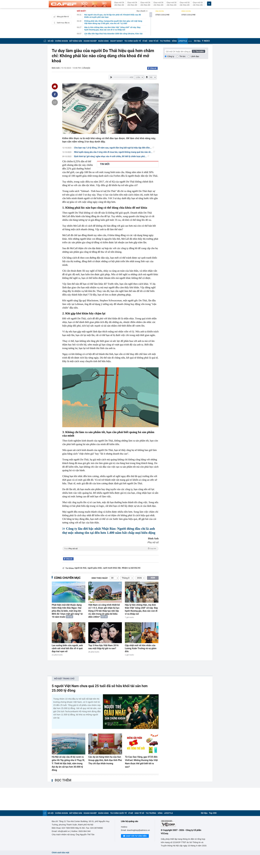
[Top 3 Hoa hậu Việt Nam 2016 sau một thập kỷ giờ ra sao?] (105, 632)
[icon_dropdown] (209, 4)
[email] (55, 102)
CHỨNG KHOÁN (61, 41)
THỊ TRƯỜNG (165, 41)
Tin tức (183, 56)
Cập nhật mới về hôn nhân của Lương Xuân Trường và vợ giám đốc (140, 648)
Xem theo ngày (99, 578)
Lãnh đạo (195, 56)
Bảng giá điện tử (63, 17)
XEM (153, 578)
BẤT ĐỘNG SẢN (75, 41)
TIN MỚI (104, 164)
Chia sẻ (153, 68)
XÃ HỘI (51, 41)
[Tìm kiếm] (198, 51)
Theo (110, 549)
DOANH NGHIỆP (90, 41)
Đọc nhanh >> (142, 11)
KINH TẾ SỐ (153, 41)
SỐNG (174, 41)
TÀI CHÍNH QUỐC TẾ (132, 41)
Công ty (170, 56)
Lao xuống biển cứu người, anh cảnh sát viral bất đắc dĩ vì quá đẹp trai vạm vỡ (67, 648)
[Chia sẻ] (55, 94)
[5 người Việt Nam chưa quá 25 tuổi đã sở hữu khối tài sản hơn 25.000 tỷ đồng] (131, 711)
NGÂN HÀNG (103, 41)
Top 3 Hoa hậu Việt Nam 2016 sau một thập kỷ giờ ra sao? (103, 647)
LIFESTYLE (182, 41)
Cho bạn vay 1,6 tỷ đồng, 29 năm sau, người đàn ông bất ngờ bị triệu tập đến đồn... (113, 148)
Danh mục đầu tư (63, 23)
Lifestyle (86, 68)
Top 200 (213, 813)
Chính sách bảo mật (60, 853)
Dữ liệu (197, 41)
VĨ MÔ (144, 41)
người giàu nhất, (95, 568)
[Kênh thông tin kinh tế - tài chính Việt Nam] (80, 4)
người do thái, (80, 568)
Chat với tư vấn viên (136, 836)
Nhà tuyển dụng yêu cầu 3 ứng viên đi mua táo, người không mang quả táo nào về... (113, 152)
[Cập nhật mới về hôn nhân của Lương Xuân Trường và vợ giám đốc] (141, 632)
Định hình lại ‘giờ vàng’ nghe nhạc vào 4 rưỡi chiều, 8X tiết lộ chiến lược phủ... (110, 156)
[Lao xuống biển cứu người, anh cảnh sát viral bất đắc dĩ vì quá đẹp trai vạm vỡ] (68, 632)
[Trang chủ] (44, 41)
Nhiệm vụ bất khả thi (131, 568)
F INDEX (206, 41)
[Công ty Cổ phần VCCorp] (184, 823)
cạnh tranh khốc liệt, (112, 568)
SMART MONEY (116, 41)
